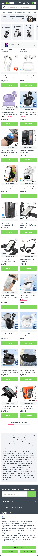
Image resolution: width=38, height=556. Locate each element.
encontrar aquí (10, 541)
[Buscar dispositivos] (34, 45)
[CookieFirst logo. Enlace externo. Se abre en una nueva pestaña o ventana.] (2, 517)
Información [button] (7, 501)
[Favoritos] (28, 3)
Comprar (9, 85)
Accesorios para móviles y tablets (13, 12)
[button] (9, 116)
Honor (29, 12)
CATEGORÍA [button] (6, 513)
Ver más (19, 429)
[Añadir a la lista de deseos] (16, 56)
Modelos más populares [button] (12, 507)
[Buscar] (4, 7)
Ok (32, 494)
